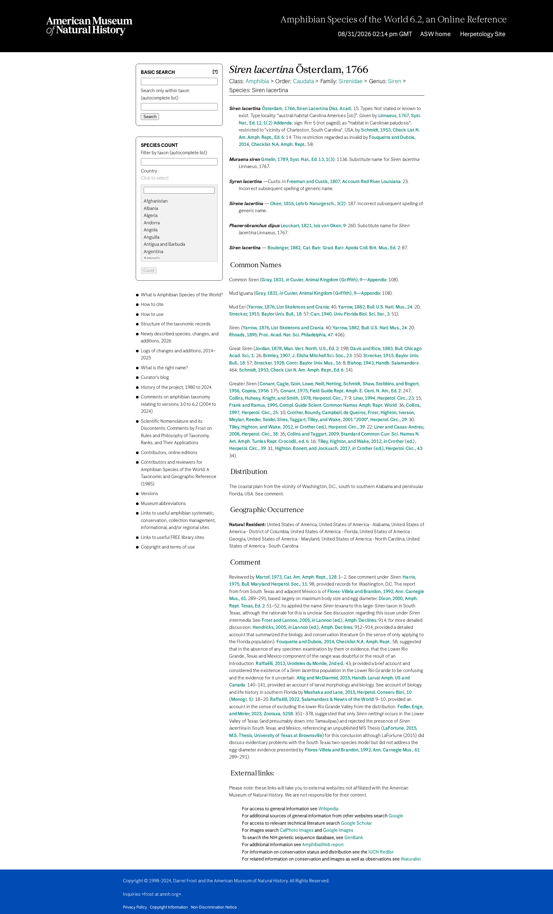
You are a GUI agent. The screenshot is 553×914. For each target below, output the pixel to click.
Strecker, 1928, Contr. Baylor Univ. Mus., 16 (297, 363)
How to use (152, 314)
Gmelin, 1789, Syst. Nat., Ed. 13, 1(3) (298, 159)
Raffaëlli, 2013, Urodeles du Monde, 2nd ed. (299, 663)
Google (396, 816)
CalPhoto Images (297, 830)
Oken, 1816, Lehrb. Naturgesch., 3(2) (308, 204)
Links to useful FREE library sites (172, 537)
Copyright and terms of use (168, 547)
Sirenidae (351, 81)
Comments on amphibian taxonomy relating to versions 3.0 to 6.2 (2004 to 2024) (178, 404)
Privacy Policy (135, 908)
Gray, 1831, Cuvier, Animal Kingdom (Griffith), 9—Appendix (323, 280)
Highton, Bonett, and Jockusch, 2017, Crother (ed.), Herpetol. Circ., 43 (348, 448)
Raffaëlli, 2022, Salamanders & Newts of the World (321, 699)
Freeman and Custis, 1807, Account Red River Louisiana (344, 182)
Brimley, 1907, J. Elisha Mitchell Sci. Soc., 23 (307, 356)
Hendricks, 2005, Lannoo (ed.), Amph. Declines (302, 627)
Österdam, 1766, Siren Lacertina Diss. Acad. (306, 109)
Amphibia (257, 81)
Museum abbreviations (163, 503)
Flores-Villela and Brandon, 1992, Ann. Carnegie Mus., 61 (362, 750)
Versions (149, 494)
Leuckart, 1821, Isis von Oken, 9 (313, 226)
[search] (179, 209)
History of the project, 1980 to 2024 (176, 387)
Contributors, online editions (169, 453)
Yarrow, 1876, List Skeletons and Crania (288, 307)
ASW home (435, 34)
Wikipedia (328, 809)
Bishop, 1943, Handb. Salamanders (382, 363)
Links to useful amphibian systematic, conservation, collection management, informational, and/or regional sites (178, 520)
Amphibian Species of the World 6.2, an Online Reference (393, 20)
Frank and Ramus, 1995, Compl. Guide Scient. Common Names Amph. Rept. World (313, 405)
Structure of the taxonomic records (176, 324)
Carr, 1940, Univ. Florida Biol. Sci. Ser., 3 (349, 314)
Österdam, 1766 (298, 70)
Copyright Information (169, 908)
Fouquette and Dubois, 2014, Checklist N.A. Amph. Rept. (333, 642)
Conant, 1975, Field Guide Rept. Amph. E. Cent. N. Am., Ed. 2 (340, 391)
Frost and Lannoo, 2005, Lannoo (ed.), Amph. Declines (319, 620)
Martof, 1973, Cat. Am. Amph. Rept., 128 (296, 577)
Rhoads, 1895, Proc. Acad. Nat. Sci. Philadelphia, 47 (281, 335)
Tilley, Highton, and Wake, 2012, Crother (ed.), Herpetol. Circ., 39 (297, 427)
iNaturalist (411, 859)
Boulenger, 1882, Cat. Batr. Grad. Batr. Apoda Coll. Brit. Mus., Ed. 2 (334, 248)
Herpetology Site (482, 34)
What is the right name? (164, 368)
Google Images (338, 830)
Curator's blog (155, 377)
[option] (181, 201)
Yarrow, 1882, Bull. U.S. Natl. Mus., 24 (375, 307)
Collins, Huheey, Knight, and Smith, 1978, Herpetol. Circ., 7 (288, 398)
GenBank (353, 838)
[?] (215, 72)
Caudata (303, 81)
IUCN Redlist (381, 852)
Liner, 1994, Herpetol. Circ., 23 (383, 398)
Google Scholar (356, 823)
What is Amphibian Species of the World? (182, 295)
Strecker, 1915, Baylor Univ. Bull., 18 (265, 314)
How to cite (152, 304)
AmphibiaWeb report (323, 845)
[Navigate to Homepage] (89, 26)
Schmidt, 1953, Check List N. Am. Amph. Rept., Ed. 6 (291, 370)
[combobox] (179, 178)
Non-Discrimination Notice (214, 908)
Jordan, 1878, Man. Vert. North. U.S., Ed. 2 (296, 349)
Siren (394, 81)
